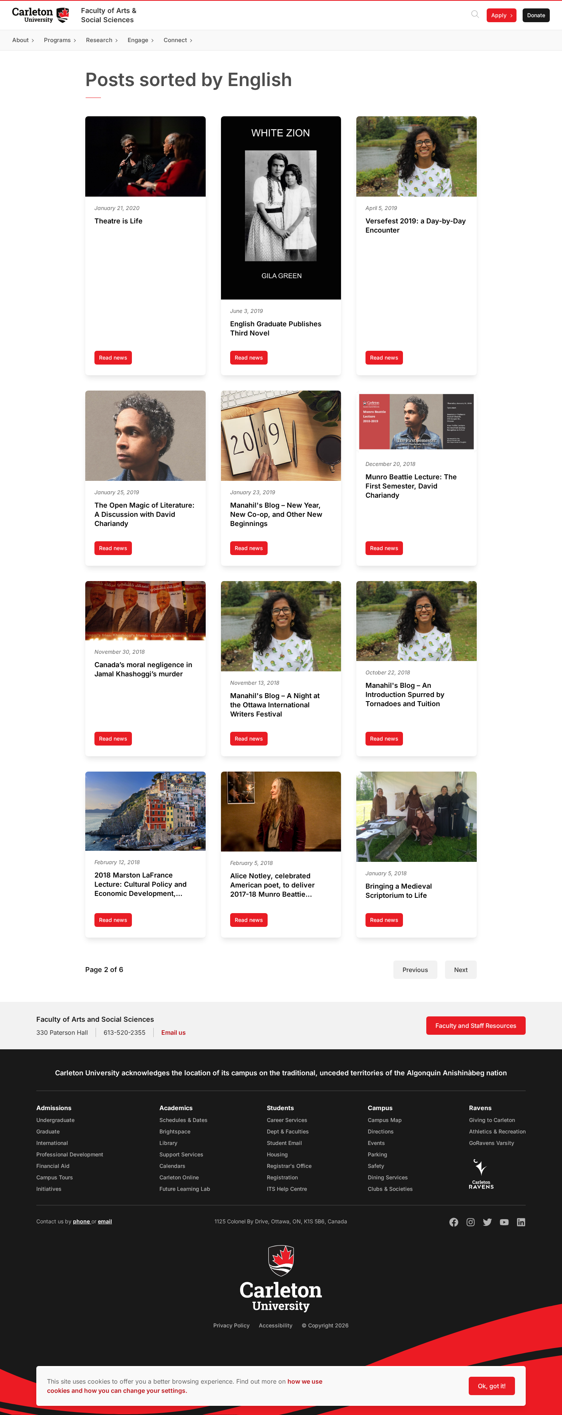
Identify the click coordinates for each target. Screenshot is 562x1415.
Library (168, 1143)
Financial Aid (53, 1166)
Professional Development (69, 1154)
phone (82, 1221)
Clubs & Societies (390, 1188)
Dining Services (388, 1177)
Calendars (172, 1166)
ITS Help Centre (287, 1188)
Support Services (181, 1154)
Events (376, 1143)
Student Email (284, 1143)
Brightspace (174, 1131)
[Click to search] (475, 15)
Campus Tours (54, 1177)
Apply (499, 15)
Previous (415, 970)
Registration (282, 1177)
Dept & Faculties (288, 1131)
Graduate (48, 1131)
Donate (536, 15)
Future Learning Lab (184, 1188)
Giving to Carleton (492, 1120)
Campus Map (385, 1120)
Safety (376, 1166)
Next (461, 970)
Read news (115, 359)
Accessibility (275, 1325)
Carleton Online (179, 1177)
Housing (277, 1154)
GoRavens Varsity (491, 1143)
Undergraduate (55, 1120)
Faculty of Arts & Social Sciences (108, 15)
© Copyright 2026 (325, 1325)
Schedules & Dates (183, 1120)
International (52, 1143)
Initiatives (49, 1188)
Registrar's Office (289, 1166)
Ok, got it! (492, 1386)
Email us (173, 1032)
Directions (381, 1131)
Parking (377, 1154)
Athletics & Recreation (497, 1131)
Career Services (287, 1120)
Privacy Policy (231, 1325)
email (105, 1221)
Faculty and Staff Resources (476, 1025)
